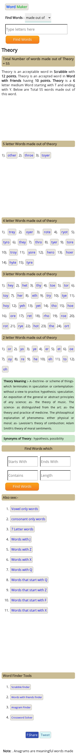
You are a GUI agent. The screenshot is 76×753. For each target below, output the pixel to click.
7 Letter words (22, 529)
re (22, 359)
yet (38, 305)
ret (29, 316)
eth (34, 295)
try (49, 295)
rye (20, 326)
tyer (54, 242)
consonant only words (28, 519)
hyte (13, 262)
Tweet (45, 735)
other (12, 155)
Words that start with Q (29, 580)
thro (38, 242)
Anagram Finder (21, 707)
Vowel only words (24, 509)
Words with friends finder (26, 697)
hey (10, 285)
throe (29, 155)
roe (63, 316)
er (47, 349)
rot (5, 326)
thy (38, 285)
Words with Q (21, 569)
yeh (22, 305)
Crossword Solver (21, 717)
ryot (64, 232)
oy (10, 359)
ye (34, 349)
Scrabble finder (20, 687)
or (9, 349)
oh (5, 369)
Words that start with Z (29, 590)
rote (47, 232)
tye (64, 295)
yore (31, 252)
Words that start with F (28, 600)
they (22, 242)
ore (13, 316)
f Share (32, 735)
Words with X (21, 559)
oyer (29, 232)
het (24, 285)
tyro (6, 242)
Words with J (20, 539)
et (59, 349)
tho (54, 305)
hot (36, 326)
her (20, 295)
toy (5, 295)
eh (50, 359)
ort (66, 326)
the (51, 326)
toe (52, 285)
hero (50, 252)
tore (70, 242)
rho (46, 316)
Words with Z (21, 549)
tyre (30, 262)
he (35, 359)
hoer (69, 252)
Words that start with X (29, 610)
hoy (6, 305)
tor (66, 285)
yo (22, 349)
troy (13, 252)
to (65, 359)
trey (12, 232)
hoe (70, 305)
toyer (46, 155)
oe (71, 349)
